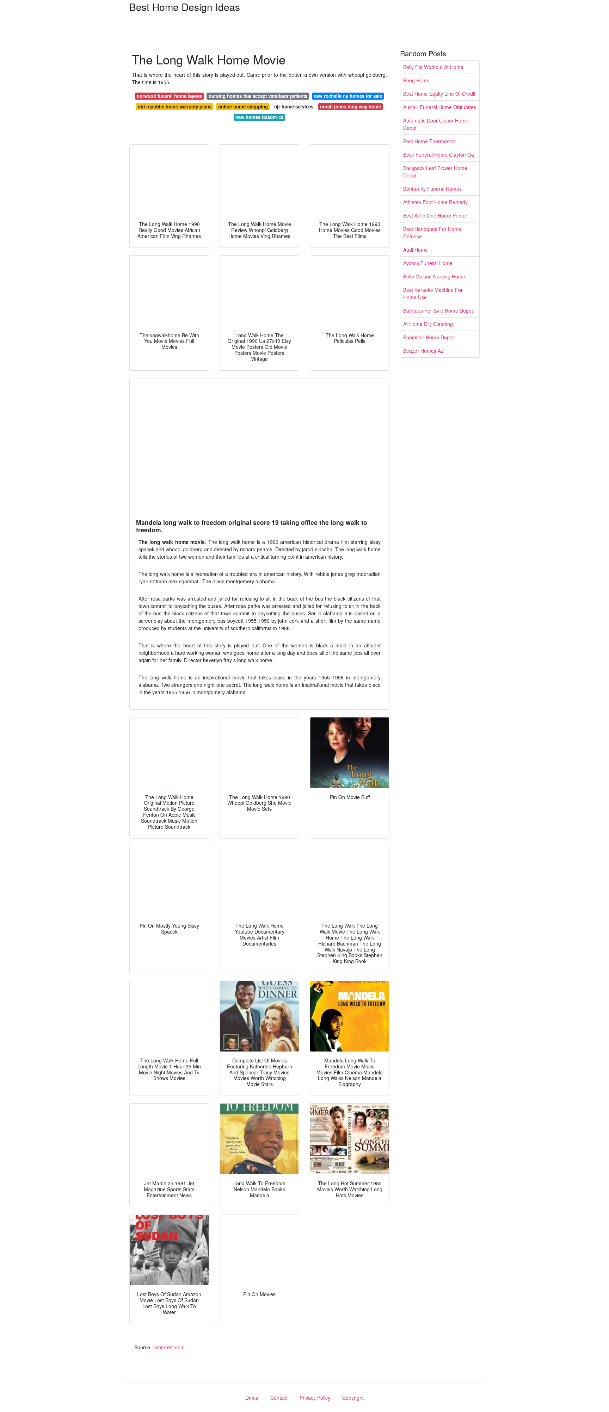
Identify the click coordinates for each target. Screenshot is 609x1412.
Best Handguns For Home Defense (432, 232)
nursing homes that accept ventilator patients (258, 96)
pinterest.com (169, 1347)
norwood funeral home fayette (169, 96)
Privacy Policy (315, 1397)
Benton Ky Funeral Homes (432, 188)
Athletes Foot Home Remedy (435, 202)
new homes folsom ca (259, 117)
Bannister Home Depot (428, 337)
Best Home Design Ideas (184, 6)
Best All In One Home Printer (435, 215)
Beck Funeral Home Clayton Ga (438, 154)
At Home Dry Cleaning (428, 323)
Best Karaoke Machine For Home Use (433, 293)
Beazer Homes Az (423, 350)
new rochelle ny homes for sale (348, 96)
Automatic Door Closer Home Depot (435, 124)
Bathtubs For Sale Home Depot (438, 310)
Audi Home (415, 249)
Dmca (251, 1397)
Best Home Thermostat (429, 141)
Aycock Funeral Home (428, 262)
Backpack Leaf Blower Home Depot (435, 171)
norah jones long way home (350, 106)
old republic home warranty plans (174, 106)
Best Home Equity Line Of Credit (439, 93)
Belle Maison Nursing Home (434, 276)
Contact (279, 1397)
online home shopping (243, 106)
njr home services (293, 106)
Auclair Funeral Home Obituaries (439, 107)
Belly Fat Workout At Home (433, 66)
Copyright (353, 1397)
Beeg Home (416, 80)
